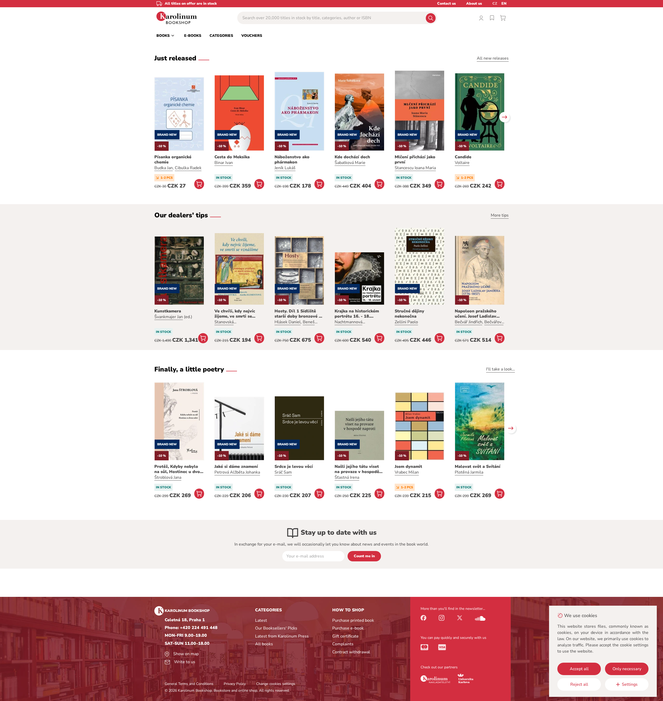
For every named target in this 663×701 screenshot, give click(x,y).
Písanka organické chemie (172, 159)
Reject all (579, 684)
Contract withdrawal (351, 652)
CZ (494, 3)
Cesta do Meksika (232, 157)
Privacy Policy (235, 683)
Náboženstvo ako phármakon (292, 159)
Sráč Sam (283, 472)
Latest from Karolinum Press (282, 636)
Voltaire (462, 163)
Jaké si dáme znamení (236, 466)
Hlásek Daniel (288, 322)
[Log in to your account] (481, 18)
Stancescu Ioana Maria (415, 168)
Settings (630, 684)
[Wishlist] (492, 18)
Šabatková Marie (350, 163)
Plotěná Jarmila (469, 472)
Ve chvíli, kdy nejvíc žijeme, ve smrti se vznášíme (234, 314)
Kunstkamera (167, 311)
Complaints (343, 644)
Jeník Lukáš (285, 168)
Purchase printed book (353, 620)
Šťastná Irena (347, 477)
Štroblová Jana (167, 477)
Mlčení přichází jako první (415, 159)
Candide (463, 157)
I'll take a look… (500, 369)
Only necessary (626, 669)
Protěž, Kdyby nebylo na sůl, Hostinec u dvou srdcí (178, 469)
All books (264, 644)
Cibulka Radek (188, 168)
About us (474, 3)
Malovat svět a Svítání (477, 466)
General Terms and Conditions (189, 683)
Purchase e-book (348, 628)
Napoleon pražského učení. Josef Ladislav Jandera (475, 314)
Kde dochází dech (352, 157)
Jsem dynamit (408, 466)
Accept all (579, 669)
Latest (261, 620)
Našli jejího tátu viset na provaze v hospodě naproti (357, 469)
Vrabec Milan (407, 472)
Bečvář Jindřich (468, 322)
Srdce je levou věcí (294, 466)
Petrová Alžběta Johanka (237, 472)
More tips (500, 215)
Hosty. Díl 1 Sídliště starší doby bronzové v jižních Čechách (298, 314)
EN (504, 3)
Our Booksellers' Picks (276, 628)
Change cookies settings (275, 683)
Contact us (446, 3)
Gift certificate (345, 636)
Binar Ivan (223, 163)
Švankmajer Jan (168, 317)
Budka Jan (163, 168)
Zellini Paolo (406, 322)
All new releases (493, 58)
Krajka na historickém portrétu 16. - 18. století (357, 314)
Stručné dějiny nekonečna (409, 314)
